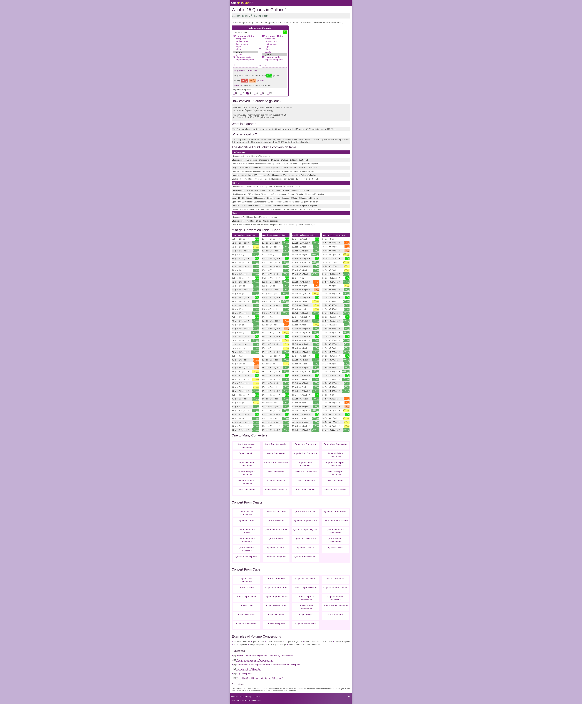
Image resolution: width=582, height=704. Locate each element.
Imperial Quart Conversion (306, 464)
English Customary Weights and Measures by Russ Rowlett (264, 655)
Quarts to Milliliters (276, 547)
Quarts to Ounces (305, 547)
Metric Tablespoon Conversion (335, 473)
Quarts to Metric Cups (305, 538)
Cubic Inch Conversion (305, 444)
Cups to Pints (305, 614)
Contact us (257, 697)
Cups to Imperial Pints (246, 596)
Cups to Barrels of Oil (305, 623)
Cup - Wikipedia (244, 673)
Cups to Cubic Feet (276, 578)
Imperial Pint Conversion (276, 462)
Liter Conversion (276, 471)
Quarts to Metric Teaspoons (246, 549)
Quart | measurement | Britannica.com (254, 660)
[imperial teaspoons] (245, 60)
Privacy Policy (245, 697)
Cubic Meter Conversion (335, 444)
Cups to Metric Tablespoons (306, 607)
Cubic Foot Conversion (276, 444)
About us (234, 697)
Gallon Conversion (276, 453)
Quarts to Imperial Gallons (335, 520)
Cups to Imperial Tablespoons (306, 598)
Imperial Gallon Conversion (335, 455)
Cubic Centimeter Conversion (246, 446)
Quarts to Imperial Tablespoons (335, 531)
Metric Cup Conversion (306, 471)
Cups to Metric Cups (276, 605)
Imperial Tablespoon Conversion (335, 464)
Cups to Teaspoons (276, 623)
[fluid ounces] (245, 44)
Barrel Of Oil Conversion (335, 489)
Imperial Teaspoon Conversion (246, 473)
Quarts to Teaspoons (276, 556)
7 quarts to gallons (274, 641)
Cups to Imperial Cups (276, 587)
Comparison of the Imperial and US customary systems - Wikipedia (268, 664)
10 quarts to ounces (311, 644)
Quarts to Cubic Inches (306, 511)
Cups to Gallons (246, 587)
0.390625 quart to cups (276, 644)
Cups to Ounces (276, 614)
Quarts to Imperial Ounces (246, 531)
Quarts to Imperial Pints (276, 529)
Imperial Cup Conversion (306, 453)
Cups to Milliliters (246, 614)
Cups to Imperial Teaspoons (335, 598)
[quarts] (245, 52)
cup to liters (309, 641)
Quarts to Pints (335, 547)
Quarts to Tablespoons (246, 556)
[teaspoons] (245, 39)
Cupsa (242, 2)
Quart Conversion (246, 489)
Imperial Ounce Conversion (246, 464)
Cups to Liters (246, 605)
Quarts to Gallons (276, 520)
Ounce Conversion (306, 480)
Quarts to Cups (246, 520)
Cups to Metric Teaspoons (335, 605)
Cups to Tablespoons (246, 623)
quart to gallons (240, 644)
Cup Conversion (246, 453)
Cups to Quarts (335, 614)
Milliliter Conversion (276, 480)
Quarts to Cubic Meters (335, 511)
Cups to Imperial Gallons (306, 587)
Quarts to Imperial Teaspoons (246, 540)
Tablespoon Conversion (276, 489)
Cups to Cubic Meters (335, 578)
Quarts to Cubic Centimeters (246, 513)
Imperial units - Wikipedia (248, 669)
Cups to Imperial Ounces (335, 587)
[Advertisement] (319, 50)
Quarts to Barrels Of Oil (305, 556)
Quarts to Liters (276, 538)
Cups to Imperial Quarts (276, 596)
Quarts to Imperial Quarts (305, 529)
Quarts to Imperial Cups (305, 520)
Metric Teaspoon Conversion (246, 482)
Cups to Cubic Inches (305, 578)
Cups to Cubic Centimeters (246, 580)
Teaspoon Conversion (305, 489)
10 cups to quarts (324, 641)
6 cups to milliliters (242, 641)
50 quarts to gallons (293, 641)
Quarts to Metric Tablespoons (335, 540)
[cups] (245, 46)
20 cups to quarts (342, 641)
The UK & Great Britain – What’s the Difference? (259, 678)
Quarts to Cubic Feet (276, 511)
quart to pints (258, 641)
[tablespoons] (245, 41)
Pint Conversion (335, 480)
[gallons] (245, 54)
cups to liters (294, 644)
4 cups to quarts (257, 644)
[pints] (245, 49)
